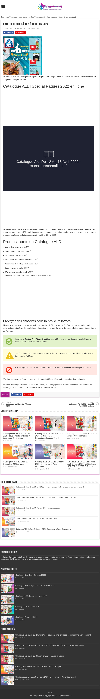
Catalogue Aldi (39, 17)
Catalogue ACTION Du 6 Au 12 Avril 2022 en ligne (81, 404)
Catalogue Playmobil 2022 (40, 379)
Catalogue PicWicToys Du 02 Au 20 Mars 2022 (35, 585)
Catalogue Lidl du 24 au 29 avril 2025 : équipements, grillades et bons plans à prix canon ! (16, 435)
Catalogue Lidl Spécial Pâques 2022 (18, 404)
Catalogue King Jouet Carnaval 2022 (30, 575)
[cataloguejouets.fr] (50, 6)
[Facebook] (51, 692)
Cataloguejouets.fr (35, 696)
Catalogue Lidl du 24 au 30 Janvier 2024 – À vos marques (82, 434)
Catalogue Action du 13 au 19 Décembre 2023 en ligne (15, 463)
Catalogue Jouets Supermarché (21, 17)
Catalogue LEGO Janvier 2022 (28, 606)
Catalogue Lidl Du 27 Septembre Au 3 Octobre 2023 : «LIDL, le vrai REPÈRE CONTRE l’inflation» (81, 464)
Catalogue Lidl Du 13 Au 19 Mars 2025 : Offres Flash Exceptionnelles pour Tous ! (49, 435)
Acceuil (5, 17)
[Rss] (49, 692)
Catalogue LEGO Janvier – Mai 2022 (31, 596)
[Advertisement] (77, 52)
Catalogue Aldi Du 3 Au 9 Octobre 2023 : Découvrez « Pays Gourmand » (49, 464)
